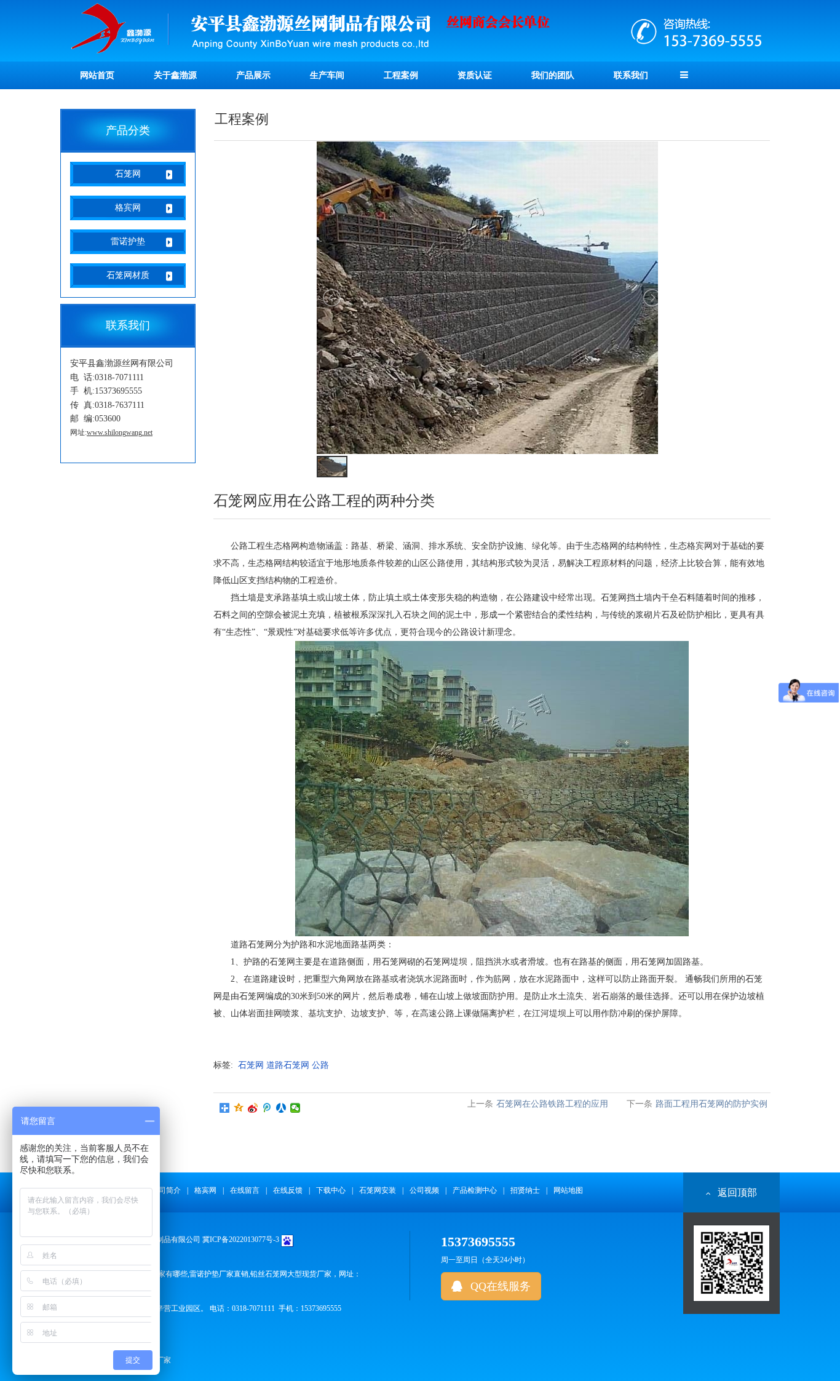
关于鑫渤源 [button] (175, 75)
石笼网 (128, 173)
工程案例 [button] (401, 75)
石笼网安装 (377, 1190)
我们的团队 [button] (552, 75)
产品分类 (128, 130)
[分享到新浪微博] (253, 1108)
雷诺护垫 (128, 241)
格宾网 (128, 207)
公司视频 (424, 1190)
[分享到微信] (295, 1108)
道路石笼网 (287, 1065)
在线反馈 (288, 1190)
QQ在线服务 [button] (499, 1286)
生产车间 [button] (327, 75)
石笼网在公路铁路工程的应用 (552, 1103)
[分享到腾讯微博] (267, 1108)
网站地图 (568, 1190)
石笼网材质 (127, 275)
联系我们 (128, 325)
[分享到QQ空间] (239, 1108)
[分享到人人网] (281, 1108)
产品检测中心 (475, 1190)
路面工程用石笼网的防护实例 (711, 1103)
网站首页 (97, 75)
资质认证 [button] (475, 75)
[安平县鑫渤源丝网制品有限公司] (420, 29)
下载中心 (331, 1190)
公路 (320, 1065)
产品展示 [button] (253, 75)
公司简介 (166, 1190)
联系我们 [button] (631, 75)
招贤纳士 (525, 1190)
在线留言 (245, 1190)
